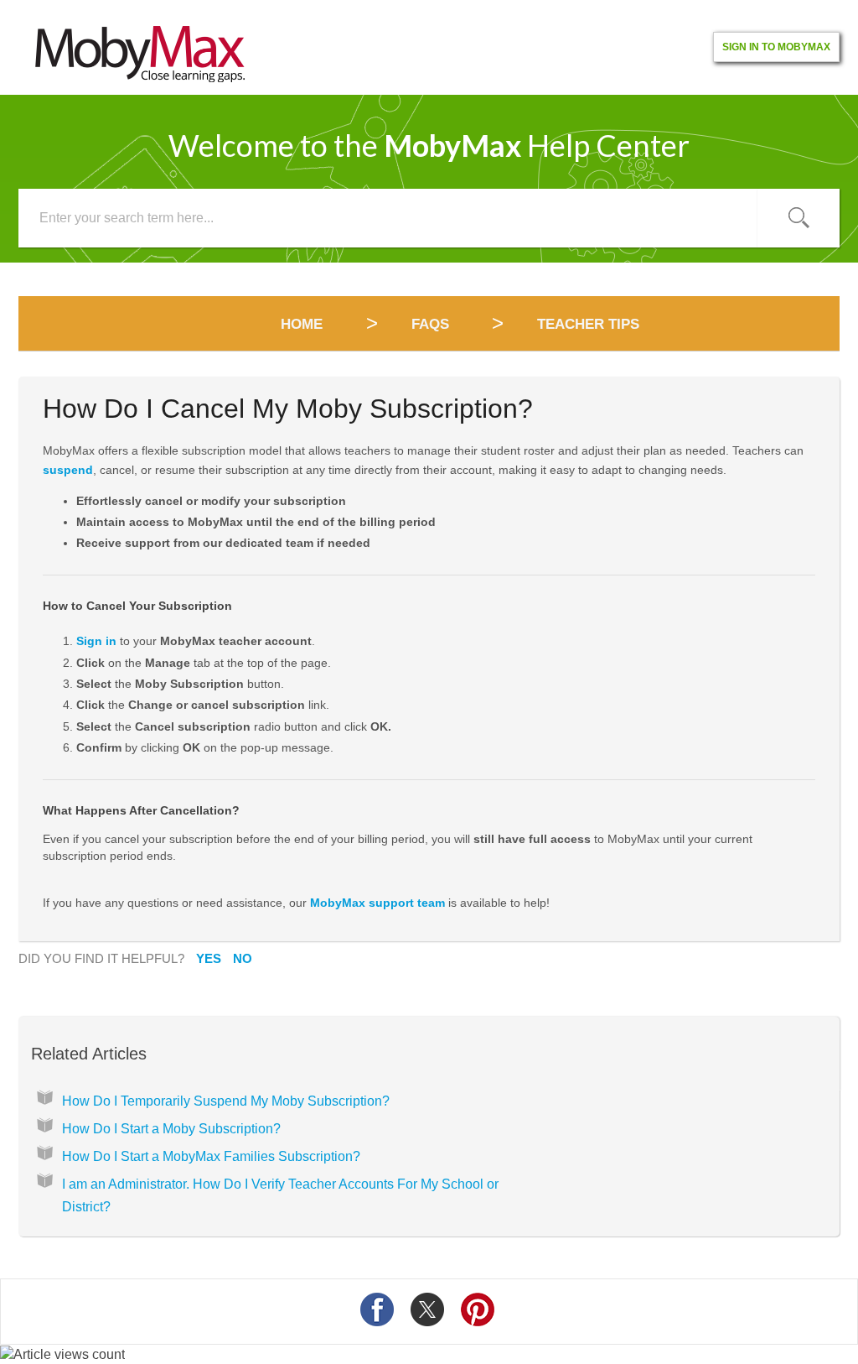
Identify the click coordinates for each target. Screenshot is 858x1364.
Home (304, 324)
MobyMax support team (377, 902)
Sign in (96, 641)
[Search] (798, 218)
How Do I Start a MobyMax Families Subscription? (211, 1156)
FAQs (430, 324)
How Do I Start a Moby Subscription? (171, 1129)
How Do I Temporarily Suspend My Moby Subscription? (226, 1101)
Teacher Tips (588, 324)
